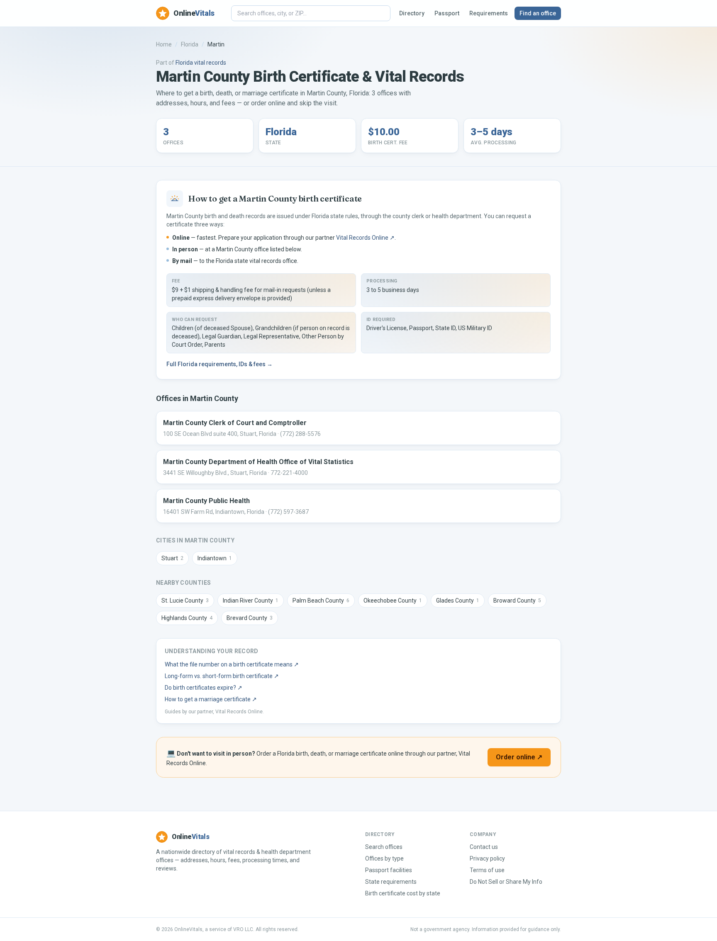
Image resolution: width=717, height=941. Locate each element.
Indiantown (215, 558)
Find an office (537, 13)
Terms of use (487, 870)
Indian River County (250, 600)
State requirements (391, 881)
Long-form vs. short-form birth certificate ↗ (222, 676)
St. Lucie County (185, 600)
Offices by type (384, 858)
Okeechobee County (392, 600)
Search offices (383, 847)
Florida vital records (201, 62)
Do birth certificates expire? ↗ (203, 687)
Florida (189, 44)
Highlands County (186, 618)
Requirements (488, 13)
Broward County (517, 600)
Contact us (484, 847)
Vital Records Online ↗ (365, 237)
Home (164, 44)
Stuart (172, 558)
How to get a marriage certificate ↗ (211, 699)
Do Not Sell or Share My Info (506, 881)
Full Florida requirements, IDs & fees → (219, 364)
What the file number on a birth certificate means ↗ (232, 664)
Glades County (457, 600)
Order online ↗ (519, 757)
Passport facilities (388, 870)
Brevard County (250, 618)
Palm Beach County (321, 600)
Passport (446, 13)
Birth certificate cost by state (402, 893)
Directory (411, 13)
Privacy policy (487, 858)
